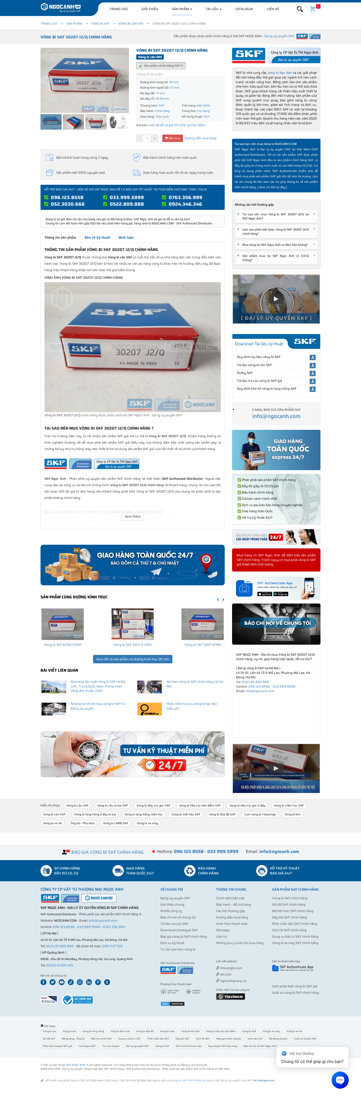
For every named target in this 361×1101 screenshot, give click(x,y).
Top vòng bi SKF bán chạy (222, 1046)
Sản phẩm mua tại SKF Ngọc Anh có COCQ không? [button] (274, 258)
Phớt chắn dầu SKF (158, 1038)
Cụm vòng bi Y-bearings (260, 814)
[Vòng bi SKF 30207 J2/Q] (132, 346)
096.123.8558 (67, 197)
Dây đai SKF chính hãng (289, 917)
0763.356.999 (185, 197)
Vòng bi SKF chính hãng (289, 898)
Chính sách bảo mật (230, 898)
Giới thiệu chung (172, 904)
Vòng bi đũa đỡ (144, 1031)
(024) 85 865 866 (255, 681)
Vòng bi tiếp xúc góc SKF (153, 805)
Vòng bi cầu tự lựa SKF (112, 805)
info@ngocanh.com (276, 416)
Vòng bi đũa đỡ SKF (222, 814)
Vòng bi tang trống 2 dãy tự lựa (95, 814)
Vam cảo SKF (255, 1038)
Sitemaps (223, 930)
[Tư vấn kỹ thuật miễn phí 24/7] (133, 754)
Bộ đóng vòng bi (278, 1038)
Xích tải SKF (203, 1038)
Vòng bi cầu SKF (77, 805)
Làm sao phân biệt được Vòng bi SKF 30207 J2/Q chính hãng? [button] (274, 231)
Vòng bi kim (293, 814)
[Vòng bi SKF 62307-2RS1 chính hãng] (63, 624)
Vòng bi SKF (100, 23)
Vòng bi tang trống (93, 1031)
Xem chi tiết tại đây (272, 187)
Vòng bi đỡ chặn (190, 1031)
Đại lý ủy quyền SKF (175, 898)
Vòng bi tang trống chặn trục (144, 814)
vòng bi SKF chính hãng (187, 1080)
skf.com (225, 974)
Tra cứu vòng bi (111, 1046)
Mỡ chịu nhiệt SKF (101, 1038)
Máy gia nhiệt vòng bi (228, 1038)
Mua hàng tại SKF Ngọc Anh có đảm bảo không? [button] (273, 245)
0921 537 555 (112, 946)
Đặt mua (174, 138)
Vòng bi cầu (49, 1031)
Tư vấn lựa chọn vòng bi (177, 949)
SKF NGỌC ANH (75, 1065)
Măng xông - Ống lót (73, 1038)
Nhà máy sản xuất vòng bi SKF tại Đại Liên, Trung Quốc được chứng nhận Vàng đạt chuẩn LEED (98, 686)
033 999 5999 (284, 686)
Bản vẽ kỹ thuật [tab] (97, 237)
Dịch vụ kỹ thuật (172, 943)
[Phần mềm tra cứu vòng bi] (230, 996)
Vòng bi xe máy (147, 823)
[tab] (276, 216)
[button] (300, 9)
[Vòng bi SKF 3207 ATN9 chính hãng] (202, 624)
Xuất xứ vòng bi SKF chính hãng (295, 992)
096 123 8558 (259, 686)
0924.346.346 (185, 204)
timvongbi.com (230, 968)
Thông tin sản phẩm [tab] (60, 237)
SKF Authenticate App (189, 1046)
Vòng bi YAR (249, 1031)
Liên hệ (273, 9)
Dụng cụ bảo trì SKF (129, 1038)
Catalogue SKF (87, 1046)
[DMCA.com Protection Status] (172, 1003)
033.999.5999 (127, 197)
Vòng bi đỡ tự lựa (120, 1031)
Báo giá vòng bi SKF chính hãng (183, 936)
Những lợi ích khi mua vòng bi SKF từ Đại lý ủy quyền (98, 706)
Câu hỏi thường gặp (230, 911)
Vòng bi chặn (167, 1031)
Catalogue (244, 9)
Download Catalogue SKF (179, 930)
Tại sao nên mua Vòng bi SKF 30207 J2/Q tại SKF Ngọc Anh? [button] (274, 216)
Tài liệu (212, 9)
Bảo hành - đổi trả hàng (233, 904)
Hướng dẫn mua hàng (200, 138)
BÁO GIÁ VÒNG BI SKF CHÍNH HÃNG (107, 852)
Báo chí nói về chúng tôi (177, 917)
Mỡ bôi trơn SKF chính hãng (292, 911)
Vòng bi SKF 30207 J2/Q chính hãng (76, 37)
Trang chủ (119, 9)
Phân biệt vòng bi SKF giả (57, 1046)
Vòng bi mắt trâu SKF (185, 814)
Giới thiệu (149, 9)
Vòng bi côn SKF (130, 23)
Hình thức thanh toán (232, 923)
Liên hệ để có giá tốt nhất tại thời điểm (177, 125)
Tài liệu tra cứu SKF (174, 923)
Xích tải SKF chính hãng (289, 930)
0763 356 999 (114, 927)
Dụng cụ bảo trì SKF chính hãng (295, 936)
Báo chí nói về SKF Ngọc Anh (260, 1046)
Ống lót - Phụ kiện (82, 823)
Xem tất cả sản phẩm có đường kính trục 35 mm (132, 659)
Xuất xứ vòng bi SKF (305, 1038)
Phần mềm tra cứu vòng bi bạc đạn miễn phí (192, 706)
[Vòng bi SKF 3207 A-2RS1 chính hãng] (133, 624)
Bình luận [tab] (126, 237)
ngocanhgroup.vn (233, 980)
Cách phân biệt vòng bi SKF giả (294, 986)
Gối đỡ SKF (49, 1038)
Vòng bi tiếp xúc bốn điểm (221, 1031)
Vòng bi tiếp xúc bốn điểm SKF (200, 805)
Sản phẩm (181, 9)
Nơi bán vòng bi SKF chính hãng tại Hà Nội (195, 684)
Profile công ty (171, 911)
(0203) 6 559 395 (59, 965)
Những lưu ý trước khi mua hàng (240, 943)
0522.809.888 (127, 204)
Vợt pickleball (243, 961)
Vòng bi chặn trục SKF (289, 805)
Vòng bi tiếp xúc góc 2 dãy (247, 805)
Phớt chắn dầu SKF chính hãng (294, 923)
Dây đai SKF (183, 1038)
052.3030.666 (68, 204)
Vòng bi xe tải (52, 823)
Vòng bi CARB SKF (115, 823)
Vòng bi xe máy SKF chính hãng (295, 943)
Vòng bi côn (69, 1031)
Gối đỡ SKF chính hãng (288, 904)
